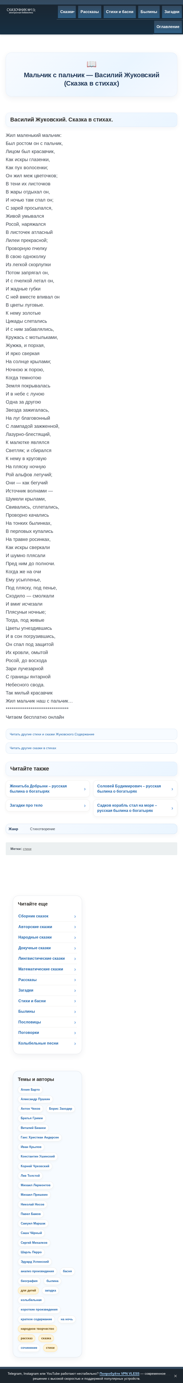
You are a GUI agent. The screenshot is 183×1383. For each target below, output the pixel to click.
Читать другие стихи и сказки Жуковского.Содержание (52, 734)
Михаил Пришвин (34, 1194)
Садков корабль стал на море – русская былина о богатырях (127, 808)
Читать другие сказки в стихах (33, 748)
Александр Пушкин (35, 1099)
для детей (28, 1290)
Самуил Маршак (33, 1223)
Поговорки (28, 1033)
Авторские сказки (35, 927)
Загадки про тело (26, 805)
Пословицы (29, 1022)
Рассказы (27, 980)
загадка (50, 1290)
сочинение (29, 1347)
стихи (27, 849)
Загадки (25, 990)
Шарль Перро (31, 1252)
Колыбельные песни (38, 1043)
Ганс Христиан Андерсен (40, 1137)
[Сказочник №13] (20, 11)
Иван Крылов (31, 1147)
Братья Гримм (32, 1118)
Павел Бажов (31, 1214)
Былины (26, 1011)
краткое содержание (36, 1319)
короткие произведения (39, 1309)
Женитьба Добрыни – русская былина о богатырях (38, 788)
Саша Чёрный (31, 1233)
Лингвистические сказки (41, 958)
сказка (46, 1338)
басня (67, 1271)
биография (29, 1281)
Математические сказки (40, 969)
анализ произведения (37, 1271)
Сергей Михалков (34, 1242)
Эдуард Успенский (35, 1261)
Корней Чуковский (35, 1166)
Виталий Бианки (33, 1128)
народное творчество (37, 1328)
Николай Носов (32, 1204)
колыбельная (31, 1300)
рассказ (26, 1338)
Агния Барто (30, 1089)
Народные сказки (35, 937)
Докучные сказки (34, 948)
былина (52, 1281)
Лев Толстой (30, 1175)
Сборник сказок (33, 916)
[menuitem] (67, 12)
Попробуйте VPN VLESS (119, 1373)
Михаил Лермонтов (36, 1185)
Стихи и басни (32, 1001)
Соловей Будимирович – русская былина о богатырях (129, 788)
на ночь (67, 1319)
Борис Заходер (60, 1108)
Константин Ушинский (38, 1156)
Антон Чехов (30, 1108)
